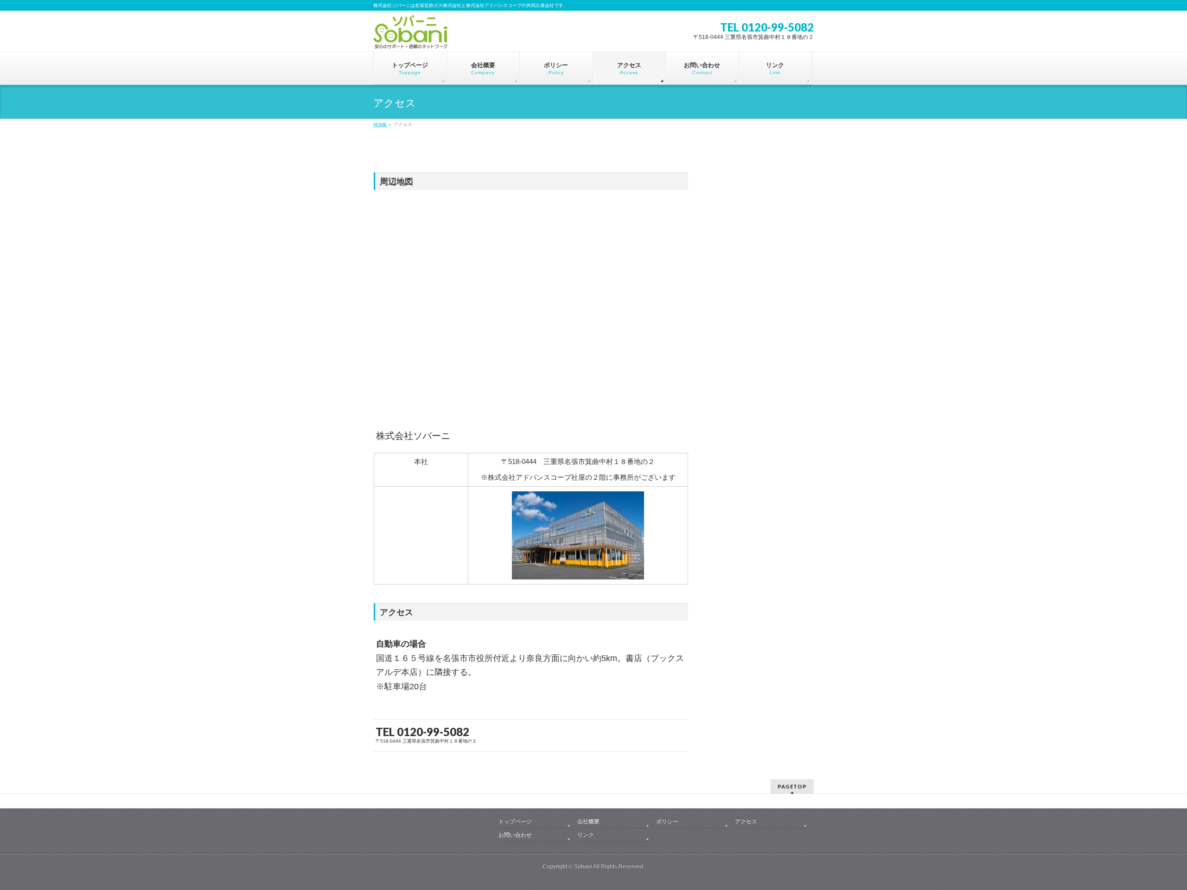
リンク (585, 835)
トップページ (515, 821)
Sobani (583, 866)
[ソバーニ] (410, 38)
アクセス (746, 821)
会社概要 (588, 821)
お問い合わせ (515, 835)
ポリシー (667, 821)
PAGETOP (792, 786)
